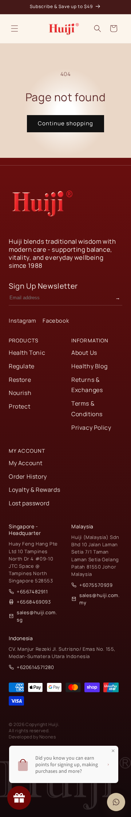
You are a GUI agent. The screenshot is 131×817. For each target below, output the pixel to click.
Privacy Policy (91, 427)
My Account (26, 463)
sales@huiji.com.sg (37, 616)
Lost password (29, 503)
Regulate (22, 366)
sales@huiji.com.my (99, 599)
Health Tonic (27, 353)
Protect (19, 406)
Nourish (20, 393)
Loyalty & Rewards (34, 490)
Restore (20, 380)
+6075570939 (96, 585)
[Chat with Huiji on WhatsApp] (116, 802)
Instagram (22, 320)
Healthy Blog (89, 366)
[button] (15, 28)
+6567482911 (32, 591)
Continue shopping (65, 123)
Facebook (56, 320)
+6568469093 (34, 601)
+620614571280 (35, 667)
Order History (28, 476)
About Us (84, 353)
